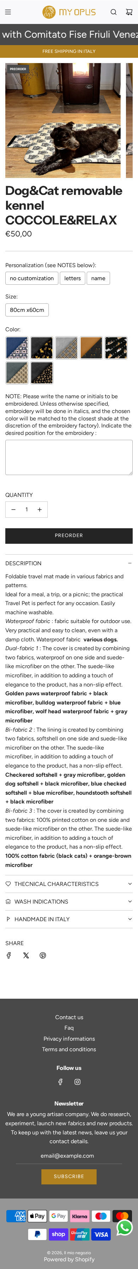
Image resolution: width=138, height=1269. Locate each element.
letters (72, 278)
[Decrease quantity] (13, 509)
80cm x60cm (27, 310)
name (98, 278)
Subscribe (69, 1176)
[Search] (113, 12)
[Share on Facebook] (9, 957)
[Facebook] (60, 1082)
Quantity (19, 495)
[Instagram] (77, 1082)
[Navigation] (8, 12)
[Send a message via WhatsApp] (124, 1227)
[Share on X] (26, 957)
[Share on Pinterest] (43, 957)
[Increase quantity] (39, 509)
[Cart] (129, 12)
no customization (32, 278)
